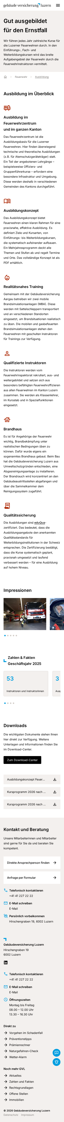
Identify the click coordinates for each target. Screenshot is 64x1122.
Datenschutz (11, 1114)
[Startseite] (5, 77)
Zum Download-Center (22, 760)
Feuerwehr (21, 76)
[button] (5, 635)
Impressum (27, 1114)
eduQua (39, 522)
